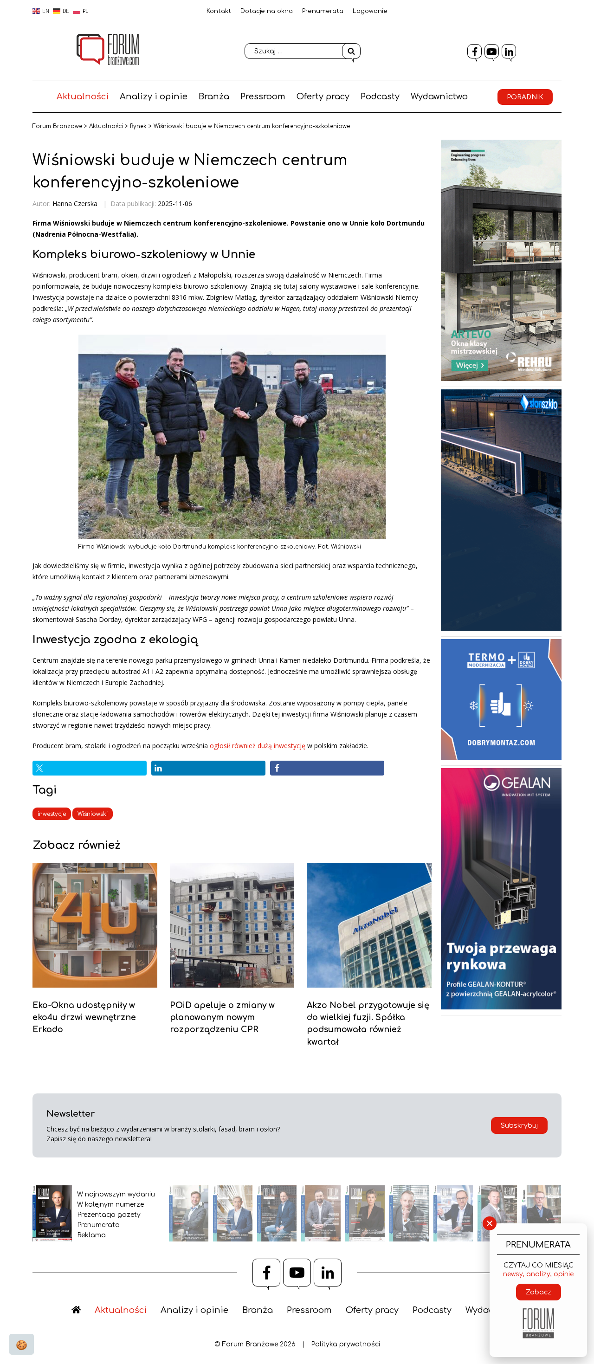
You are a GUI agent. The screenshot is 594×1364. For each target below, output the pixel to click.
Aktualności (83, 96)
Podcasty (380, 96)
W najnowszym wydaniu (116, 1194)
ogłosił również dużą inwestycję (257, 745)
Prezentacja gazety (109, 1214)
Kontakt (219, 11)
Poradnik (525, 97)
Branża (214, 96)
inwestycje (52, 814)
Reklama (91, 1235)
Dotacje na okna (266, 11)
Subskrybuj (519, 1125)
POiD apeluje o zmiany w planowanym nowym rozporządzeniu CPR (222, 1017)
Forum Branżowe (57, 126)
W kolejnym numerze (110, 1204)
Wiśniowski (92, 814)
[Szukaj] (351, 51)
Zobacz (538, 1292)
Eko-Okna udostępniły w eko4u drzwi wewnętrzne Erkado (84, 1017)
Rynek (138, 126)
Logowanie (370, 11)
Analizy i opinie (153, 96)
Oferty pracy (323, 96)
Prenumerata (322, 11)
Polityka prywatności (345, 1344)
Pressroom (262, 96)
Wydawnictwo (439, 96)
